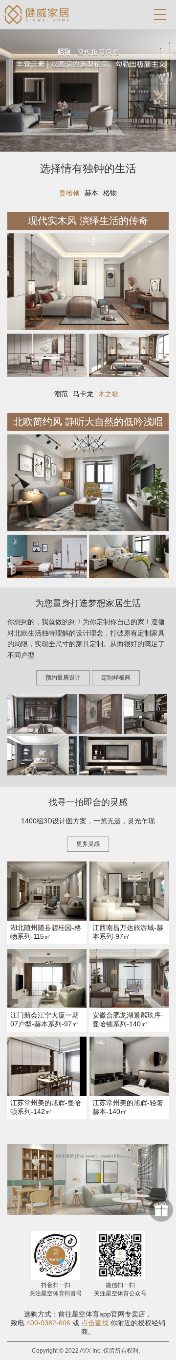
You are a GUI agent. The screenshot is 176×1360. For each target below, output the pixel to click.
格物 (110, 193)
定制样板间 (116, 677)
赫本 (91, 193)
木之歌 (108, 394)
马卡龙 (83, 394)
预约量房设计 (63, 677)
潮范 (61, 394)
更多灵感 (88, 843)
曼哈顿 (69, 193)
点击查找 (95, 1323)
